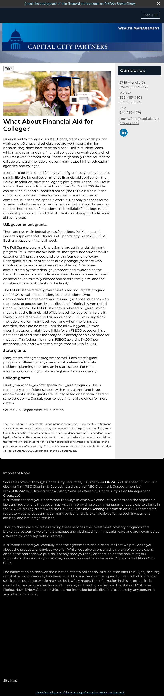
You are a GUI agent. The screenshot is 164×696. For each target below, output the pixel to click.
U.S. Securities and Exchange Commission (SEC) (98, 509)
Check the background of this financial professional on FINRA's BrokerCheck (80, 4)
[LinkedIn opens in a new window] (124, 132)
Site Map (10, 680)
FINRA (110, 482)
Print (9, 68)
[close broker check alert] (158, 3)
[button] (150, 15)
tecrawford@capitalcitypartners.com (139, 121)
